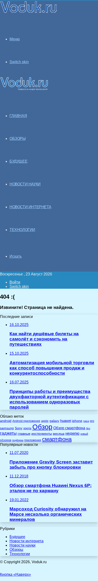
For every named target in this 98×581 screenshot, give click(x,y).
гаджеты (8, 433)
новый (84, 433)
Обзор (42, 427)
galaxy (54, 421)
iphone (77, 421)
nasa (86, 421)
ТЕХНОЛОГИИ (22, 230)
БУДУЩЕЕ (18, 161)
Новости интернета (30, 207)
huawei (65, 421)
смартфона (57, 439)
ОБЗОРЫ (18, 139)
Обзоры (16, 550)
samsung (7, 428)
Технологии (20, 554)
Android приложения (26, 420)
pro (92, 421)
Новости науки (22, 545)
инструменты (41, 433)
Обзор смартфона (69, 428)
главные (24, 433)
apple (45, 420)
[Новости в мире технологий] (29, 12)
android (5, 421)
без (88, 428)
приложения (32, 440)
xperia (27, 428)
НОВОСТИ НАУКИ (25, 184)
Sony (18, 428)
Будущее (17, 537)
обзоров (5, 440)
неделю (72, 433)
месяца (58, 433)
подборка (17, 440)
